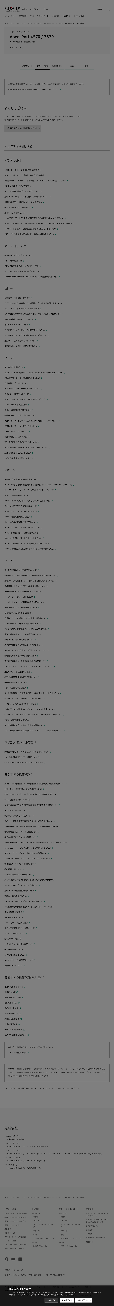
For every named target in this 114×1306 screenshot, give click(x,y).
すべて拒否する (67, 1300)
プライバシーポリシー (67, 1295)
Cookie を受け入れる (83, 1300)
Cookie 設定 (51, 1300)
